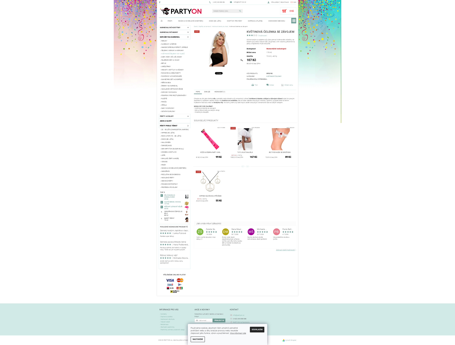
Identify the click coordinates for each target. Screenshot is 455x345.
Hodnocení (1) (219, 92)
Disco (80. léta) (215, 21)
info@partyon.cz (238, 315)
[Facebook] (160, 2)
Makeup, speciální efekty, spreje (174, 47)
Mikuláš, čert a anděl (170, 158)
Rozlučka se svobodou (170, 174)
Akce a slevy (166, 121)
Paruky (164, 41)
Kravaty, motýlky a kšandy (172, 70)
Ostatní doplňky (168, 111)
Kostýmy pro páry (234, 21)
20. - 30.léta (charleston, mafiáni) (175, 129)
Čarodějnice (166, 145)
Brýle (163, 63)
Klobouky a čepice (168, 44)
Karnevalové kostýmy (170, 27)
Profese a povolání (169, 187)
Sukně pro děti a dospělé (171, 79)
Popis (198, 92)
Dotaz (271, 85)
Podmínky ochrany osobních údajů (173, 330)
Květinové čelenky (273, 76)
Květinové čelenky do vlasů (173, 54)
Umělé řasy (166, 66)
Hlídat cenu (288, 85)
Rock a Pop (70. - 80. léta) (171, 136)
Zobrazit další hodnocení (285, 250)
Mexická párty (167, 181)
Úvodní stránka (162, 21)
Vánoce (164, 162)
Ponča (164, 102)
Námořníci (165, 171)
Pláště (164, 98)
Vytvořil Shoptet (290, 340)
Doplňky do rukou (169, 92)
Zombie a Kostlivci (169, 152)
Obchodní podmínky (167, 327)
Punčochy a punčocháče (171, 76)
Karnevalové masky (169, 32)
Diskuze (207, 92)
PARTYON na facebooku (241, 322)
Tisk (256, 85)
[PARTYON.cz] (180, 12)
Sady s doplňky (167, 108)
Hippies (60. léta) (168, 133)
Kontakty (164, 314)
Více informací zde (238, 333)
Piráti (170, 21)
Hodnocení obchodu (276, 21)
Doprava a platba (255, 21)
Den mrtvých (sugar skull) (172, 149)
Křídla (164, 105)
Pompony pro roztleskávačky (173, 95)
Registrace (285, 2)
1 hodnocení (262, 36)
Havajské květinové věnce (172, 89)
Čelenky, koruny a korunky (172, 50)
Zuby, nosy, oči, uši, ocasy (171, 57)
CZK (291, 2)
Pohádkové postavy (169, 184)
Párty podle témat (168, 126)
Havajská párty (167, 178)
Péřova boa (166, 82)
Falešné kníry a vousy (170, 60)
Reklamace (164, 324)
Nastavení (198, 339)
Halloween (166, 142)
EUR (295, 2)
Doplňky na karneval (170, 37)
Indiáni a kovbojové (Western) (190, 21)
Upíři (163, 155)
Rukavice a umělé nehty (171, 73)
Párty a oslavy (167, 116)
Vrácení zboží (165, 322)
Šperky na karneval (169, 86)
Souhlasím (257, 329)
